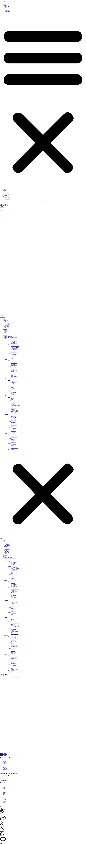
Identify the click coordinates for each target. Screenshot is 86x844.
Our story (7, 330)
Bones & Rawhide (15, 347)
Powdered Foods (14, 417)
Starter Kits (13, 431)
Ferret (12, 384)
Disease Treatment (15, 401)
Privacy (4, 787)
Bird (6, 433)
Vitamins (13, 388)
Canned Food (14, 341)
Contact (4, 9)
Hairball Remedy (14, 370)
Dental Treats (13, 349)
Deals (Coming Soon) (7, 336)
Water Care (13, 403)
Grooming (7, 324)
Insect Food (13, 416)
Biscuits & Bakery (15, 346)
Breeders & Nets (14, 410)
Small (6, 378)
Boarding (7, 325)
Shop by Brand (11, 449)
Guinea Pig (13, 382)
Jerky (12, 350)
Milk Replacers (14, 371)
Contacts (7, 10)
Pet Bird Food (14, 437)
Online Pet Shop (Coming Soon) (10, 337)
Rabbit (12, 383)
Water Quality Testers (15, 405)
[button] (43, 100)
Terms (4, 788)
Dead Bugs (13, 418)
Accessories (13, 354)
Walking (7, 323)
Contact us (5, 335)
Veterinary (7, 327)
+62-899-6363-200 (4, 205)
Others (9, 353)
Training (7, 326)
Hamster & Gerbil (14, 381)
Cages (12, 446)
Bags (12, 358)
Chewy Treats (14, 348)
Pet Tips (7, 6)
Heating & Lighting (15, 412)
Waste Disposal (14, 376)
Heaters (12, 426)
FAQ (6, 7)
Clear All (2, 675)
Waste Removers (14, 423)
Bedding (12, 394)
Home (4, 1)
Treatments (13, 387)
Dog (6, 338)
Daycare (7, 321)
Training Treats (14, 352)
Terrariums (13, 429)
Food (9, 340)
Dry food (13, 342)
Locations (7, 11)
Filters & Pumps (14, 411)
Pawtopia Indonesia (4, 204)
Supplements (13, 389)
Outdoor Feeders (14, 448)
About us (5, 329)
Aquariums (13, 409)
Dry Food (13, 361)
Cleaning (13, 432)
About (4, 4)
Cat (6, 359)
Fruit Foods (13, 420)
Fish (6, 395)
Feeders (12, 398)
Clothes (12, 357)
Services (4, 761)
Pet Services (5, 320)
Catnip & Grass (14, 363)
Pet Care (7, 331)
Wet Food (13, 364)
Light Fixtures (14, 425)
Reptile (6, 414)
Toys (12, 355)
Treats (9, 344)
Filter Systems (14, 422)
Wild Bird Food (14, 435)
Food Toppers (14, 343)
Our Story (7, 5)
